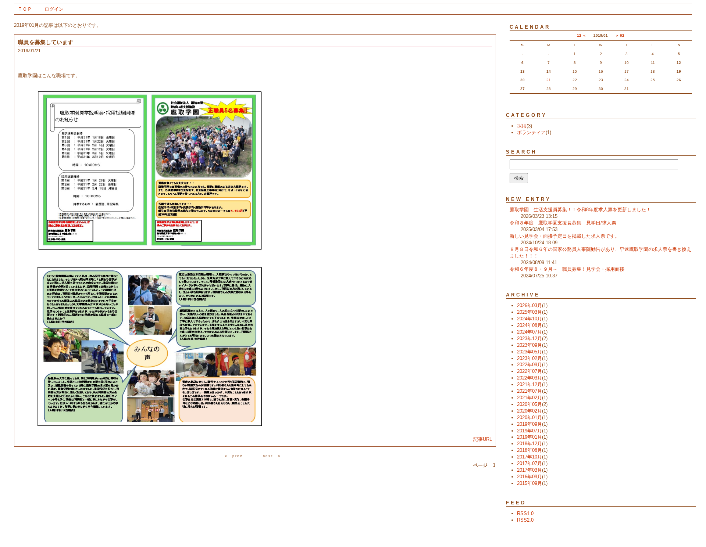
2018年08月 (529, 450)
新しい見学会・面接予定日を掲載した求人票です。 (565, 236)
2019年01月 (529, 437)
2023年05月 (529, 352)
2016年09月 (529, 476)
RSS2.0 (525, 520)
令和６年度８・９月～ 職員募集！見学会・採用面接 (567, 269)
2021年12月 (529, 384)
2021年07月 (529, 391)
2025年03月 (529, 312)
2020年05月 (529, 404)
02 (622, 35)
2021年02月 (529, 397)
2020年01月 (529, 417)
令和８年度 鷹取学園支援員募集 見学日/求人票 (563, 223)
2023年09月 (529, 345)
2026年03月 (529, 305)
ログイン (54, 9)
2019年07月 (529, 430)
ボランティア (531, 132)
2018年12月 (529, 443)
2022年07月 (529, 371)
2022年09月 (529, 364)
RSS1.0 (525, 513)
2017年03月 (529, 470)
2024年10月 (529, 318)
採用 (522, 126)
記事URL (482, 439)
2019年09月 (529, 424)
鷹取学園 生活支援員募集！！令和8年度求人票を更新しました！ (580, 209)
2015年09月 (529, 483)
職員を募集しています (45, 42)
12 (579, 35)
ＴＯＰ (25, 9)
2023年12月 (529, 338)
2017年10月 (529, 457)
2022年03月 (529, 378)
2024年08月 (529, 325)
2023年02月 (529, 358)
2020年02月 (529, 411)
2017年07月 (529, 463)
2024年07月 (529, 332)
